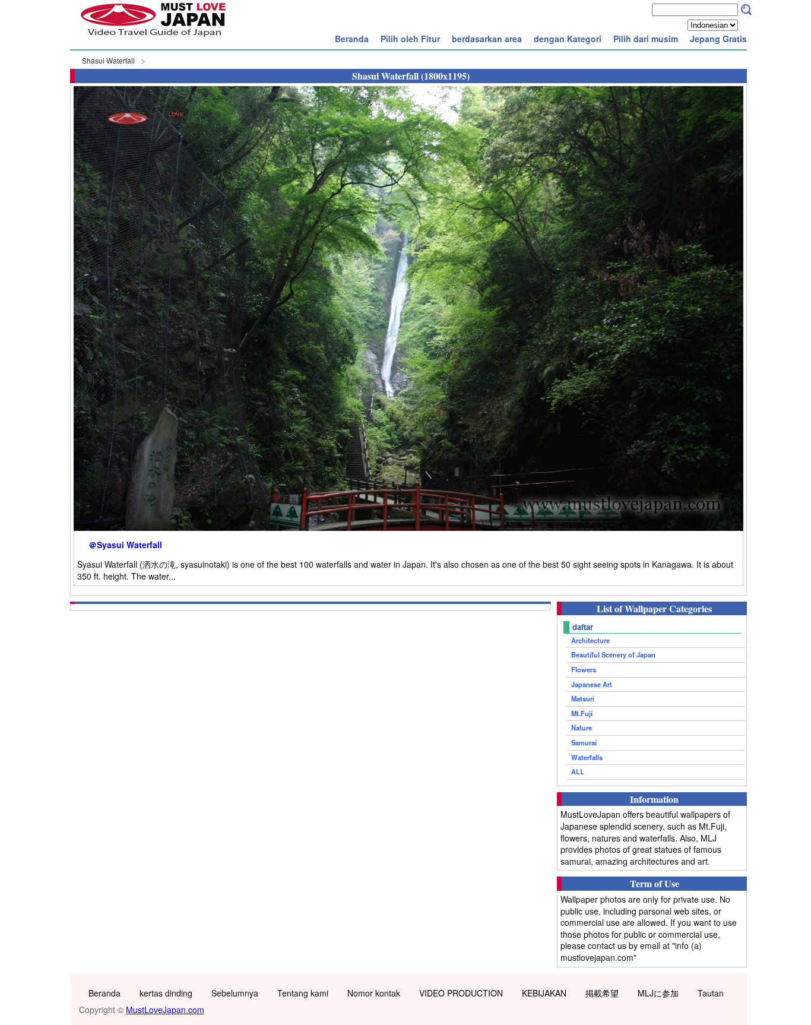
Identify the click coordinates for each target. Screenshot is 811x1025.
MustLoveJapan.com (165, 1009)
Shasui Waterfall (108, 60)
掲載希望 (602, 993)
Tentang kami (302, 993)
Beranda (352, 39)
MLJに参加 (658, 993)
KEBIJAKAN (544, 993)
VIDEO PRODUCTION (461, 993)
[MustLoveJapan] (153, 38)
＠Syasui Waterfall (125, 545)
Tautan (711, 993)
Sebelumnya (234, 993)
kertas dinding (166, 993)
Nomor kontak (373, 993)
